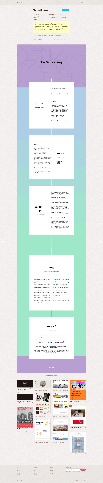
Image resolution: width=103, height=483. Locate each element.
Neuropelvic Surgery (39, 441)
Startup (62, 442)
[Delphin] (78, 416)
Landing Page (42, 416)
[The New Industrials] (78, 390)
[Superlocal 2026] (42, 384)
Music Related (65, 390)
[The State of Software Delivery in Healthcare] (25, 390)
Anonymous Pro (59, 39)
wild (53, 415)
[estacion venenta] (60, 384)
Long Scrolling (51, 35)
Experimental (55, 390)
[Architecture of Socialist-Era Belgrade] (25, 417)
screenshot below (40, 26)
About (85, 480)
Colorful (40, 41)
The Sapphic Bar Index (39, 415)
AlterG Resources (56, 441)
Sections (18, 470)
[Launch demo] (85, 427)
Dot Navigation (44, 35)
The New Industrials (74, 401)
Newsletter (35, 474)
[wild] (60, 403)
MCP (34, 473)
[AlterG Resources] (60, 429)
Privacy (82, 480)
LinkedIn (51, 471)
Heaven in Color (73, 453)
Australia (39, 35)
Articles (18, 474)
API (34, 471)
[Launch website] (32, 402)
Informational (40, 39)
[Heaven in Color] (78, 442)
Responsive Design (58, 35)
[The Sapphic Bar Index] (42, 403)
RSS (50, 474)
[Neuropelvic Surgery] (42, 429)
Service (47, 442)
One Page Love (21, 2)
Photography (25, 431)
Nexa (64, 39)
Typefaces (19, 473)
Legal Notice (77, 480)
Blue (38, 41)
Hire (34, 470)
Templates (19, 471)
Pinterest (51, 473)
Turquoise (44, 41)
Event (36, 390)
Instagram (51, 470)
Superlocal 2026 (38, 389)
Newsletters (45, 390)
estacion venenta (56, 389)
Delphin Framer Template (75, 427)
